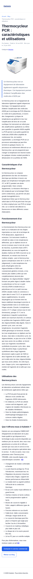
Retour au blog (9, 555)
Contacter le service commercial (15, 549)
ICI (22, 460)
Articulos (10, 49)
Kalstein (7, 6)
